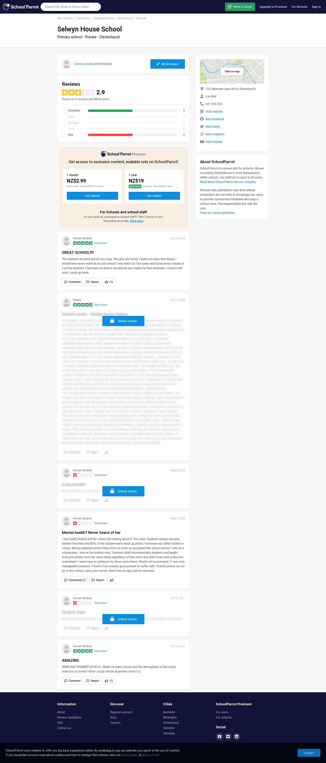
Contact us (64, 728)
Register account (121, 712)
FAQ (60, 723)
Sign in (316, 7)
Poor (71, 129)
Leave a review (84, 64)
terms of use (150, 755)
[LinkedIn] (236, 737)
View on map (232, 72)
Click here (136, 221)
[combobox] (71, 7)
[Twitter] (228, 737)
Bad (70, 135)
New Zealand (65, 18)
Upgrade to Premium (273, 7)
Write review (170, 64)
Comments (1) (77, 580)
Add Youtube (214, 142)
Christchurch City (103, 18)
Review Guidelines (69, 717)
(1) (111, 282)
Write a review (242, 7)
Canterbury (83, 18)
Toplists (115, 723)
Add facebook (215, 119)
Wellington (170, 717)
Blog (113, 717)
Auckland (169, 712)
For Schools (299, 7)
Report (95, 282)
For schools (223, 717)
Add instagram (215, 134)
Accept (309, 753)
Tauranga (169, 733)
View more (101, 243)
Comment (75, 282)
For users (222, 712)
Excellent (74, 110)
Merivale (141, 18)
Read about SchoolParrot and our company (228, 182)
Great (71, 116)
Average (73, 123)
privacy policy (130, 755)
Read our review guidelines (217, 213)
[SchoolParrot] (22, 6)
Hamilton (169, 728)
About (61, 712)
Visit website (214, 111)
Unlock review (127, 321)
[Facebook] (219, 737)
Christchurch (124, 18)
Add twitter (213, 126)
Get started (92, 196)
